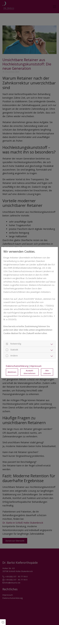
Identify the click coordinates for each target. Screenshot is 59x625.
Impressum (35, 365)
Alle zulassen (47, 372)
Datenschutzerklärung (17, 365)
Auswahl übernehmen (29, 372)
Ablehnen (12, 372)
